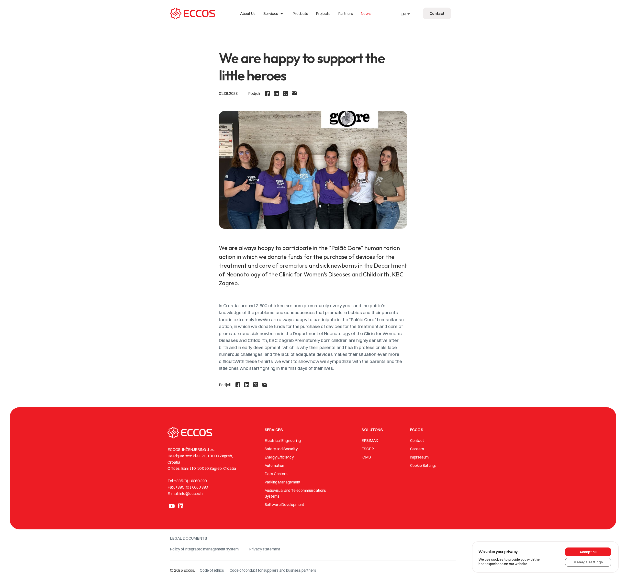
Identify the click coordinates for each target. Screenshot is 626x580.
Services (274, 13)
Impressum (419, 457)
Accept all (588, 552)
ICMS (366, 457)
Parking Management (283, 482)
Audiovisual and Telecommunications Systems (295, 493)
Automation (274, 465)
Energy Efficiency (279, 457)
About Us (248, 13)
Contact (417, 440)
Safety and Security (281, 448)
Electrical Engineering (283, 440)
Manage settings (588, 562)
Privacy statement (264, 549)
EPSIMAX (369, 440)
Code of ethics (212, 570)
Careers (417, 448)
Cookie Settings (423, 465)
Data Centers (276, 473)
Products (300, 13)
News (365, 13)
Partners (345, 13)
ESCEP (367, 448)
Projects (323, 13)
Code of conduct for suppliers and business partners (273, 570)
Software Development (284, 504)
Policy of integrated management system (204, 549)
